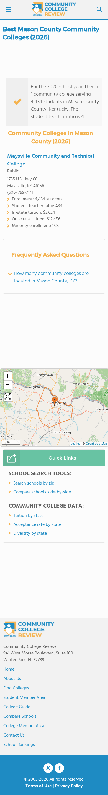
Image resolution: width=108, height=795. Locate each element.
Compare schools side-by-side (42, 492)
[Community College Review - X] (48, 768)
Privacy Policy (69, 786)
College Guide (16, 707)
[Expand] (8, 397)
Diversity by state (30, 533)
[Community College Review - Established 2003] (54, 9)
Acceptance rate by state (37, 524)
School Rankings (19, 745)
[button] (54, 401)
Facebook (59, 768)
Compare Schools (20, 716)
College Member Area (23, 726)
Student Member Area (24, 697)
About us (12, 679)
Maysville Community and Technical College (50, 160)
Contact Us (14, 735)
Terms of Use (38, 786)
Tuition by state (28, 516)
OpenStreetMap (96, 444)
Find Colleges (16, 688)
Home (8, 669)
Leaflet (75, 444)
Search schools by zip (33, 483)
